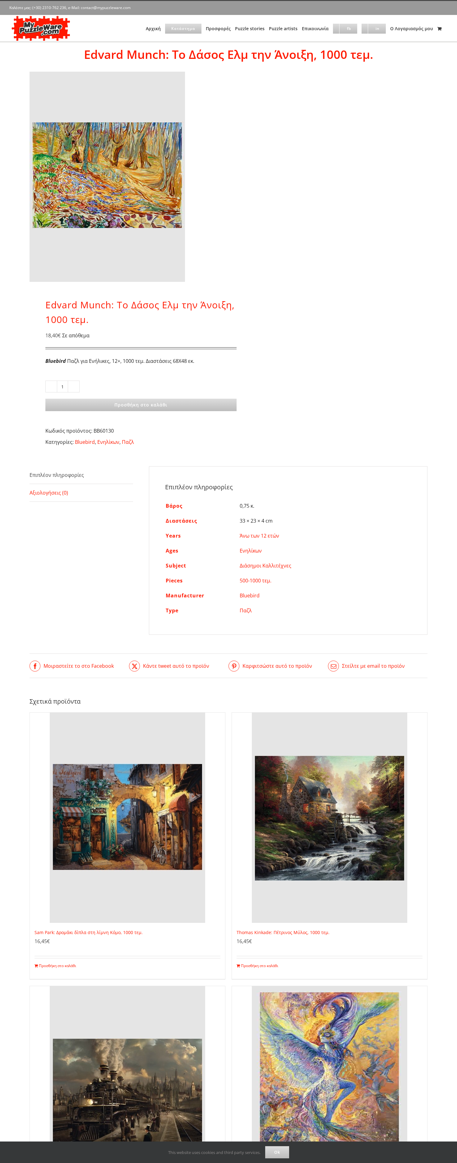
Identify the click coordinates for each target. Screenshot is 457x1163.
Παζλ (128, 442)
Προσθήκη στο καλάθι (140, 405)
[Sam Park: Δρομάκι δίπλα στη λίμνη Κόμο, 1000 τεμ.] (127, 818)
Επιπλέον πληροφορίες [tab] (57, 475)
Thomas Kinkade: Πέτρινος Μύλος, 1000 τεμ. (283, 932)
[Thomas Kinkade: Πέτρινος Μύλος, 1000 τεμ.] (329, 818)
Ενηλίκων (108, 442)
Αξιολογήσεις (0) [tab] (49, 492)
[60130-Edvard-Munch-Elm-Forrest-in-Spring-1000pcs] (125, 177)
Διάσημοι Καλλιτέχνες (265, 565)
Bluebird (85, 442)
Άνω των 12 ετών (259, 535)
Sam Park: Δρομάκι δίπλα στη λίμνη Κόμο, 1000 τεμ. (89, 932)
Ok (277, 1152)
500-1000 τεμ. (255, 580)
